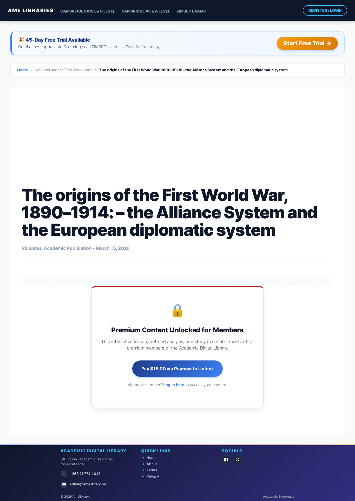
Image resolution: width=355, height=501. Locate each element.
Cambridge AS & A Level (146, 11)
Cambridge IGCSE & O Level (87, 11)
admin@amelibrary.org (88, 484)
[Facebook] (226, 459)
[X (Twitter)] (237, 459)
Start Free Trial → (307, 43)
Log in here (173, 384)
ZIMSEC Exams (191, 11)
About (152, 464)
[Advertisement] (177, 123)
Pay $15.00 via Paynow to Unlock (177, 368)
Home (22, 70)
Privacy (153, 476)
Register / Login (324, 10)
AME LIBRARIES (31, 10)
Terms (152, 470)
